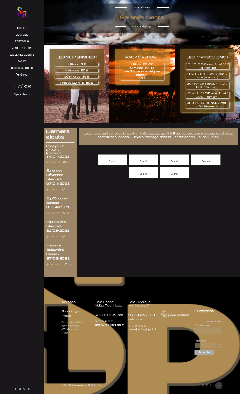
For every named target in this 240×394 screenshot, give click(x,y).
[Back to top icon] (218, 385)
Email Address (203, 325)
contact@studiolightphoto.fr (109, 325)
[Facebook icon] (15, 389)
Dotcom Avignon (78, 385)
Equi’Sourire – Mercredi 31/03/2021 (58, 226)
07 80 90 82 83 (106, 321)
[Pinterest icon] (24, 389)
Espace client (20, 94)
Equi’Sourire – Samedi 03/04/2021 (58, 202)
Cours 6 (143, 174)
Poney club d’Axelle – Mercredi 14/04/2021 (58, 151)
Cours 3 (175, 161)
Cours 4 (206, 161)
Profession (201, 340)
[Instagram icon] (28, 389)
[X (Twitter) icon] (20, 389)
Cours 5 (175, 174)
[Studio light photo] (22, 12)
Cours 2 (143, 161)
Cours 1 (112, 161)
